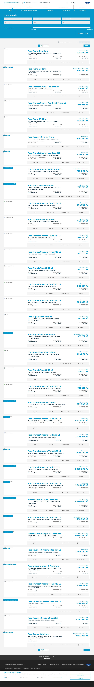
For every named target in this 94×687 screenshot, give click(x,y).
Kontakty (82, 7)
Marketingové (43, 677)
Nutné (7, 677)
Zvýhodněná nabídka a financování (29, 10)
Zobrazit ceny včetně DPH (66, 42)
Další (86, 45)
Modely (10, 10)
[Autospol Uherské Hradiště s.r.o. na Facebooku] (72, 2)
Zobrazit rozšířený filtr (9, 28)
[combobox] (18, 19)
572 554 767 (38, 2)
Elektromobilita (66, 10)
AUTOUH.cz (52, 656)
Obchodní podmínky (42, 664)
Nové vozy (12, 7)
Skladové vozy (50, 10)
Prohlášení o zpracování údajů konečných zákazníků (73, 664)
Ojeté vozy (29, 7)
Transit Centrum (63, 7)
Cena (61, 26)
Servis (45, 7)
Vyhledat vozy (83, 33)
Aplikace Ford (82, 10)
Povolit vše (80, 672)
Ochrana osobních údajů (54, 664)
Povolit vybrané (80, 675)
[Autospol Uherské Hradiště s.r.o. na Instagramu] (74, 2)
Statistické (25, 677)
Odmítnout (80, 678)
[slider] (34, 27)
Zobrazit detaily (57, 677)
